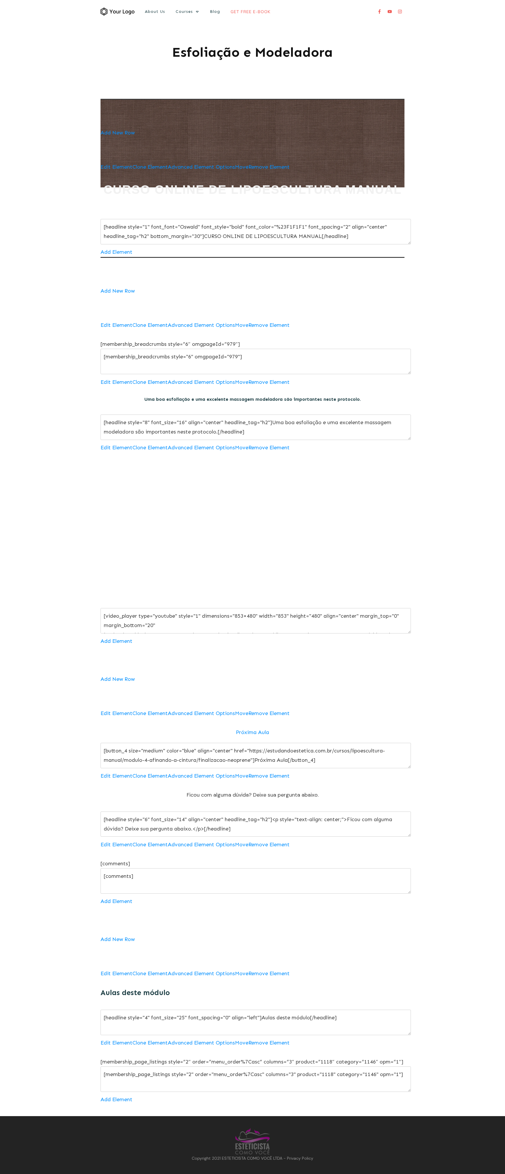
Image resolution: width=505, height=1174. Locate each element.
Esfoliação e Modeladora (252, 52)
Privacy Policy (300, 1158)
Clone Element (150, 167)
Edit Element (116, 167)
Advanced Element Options (201, 167)
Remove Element (269, 167)
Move (241, 167)
